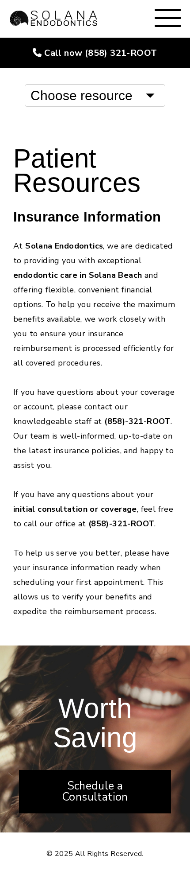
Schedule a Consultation (95, 791)
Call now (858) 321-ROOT (99, 53)
